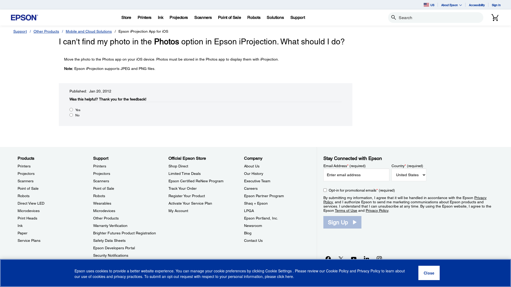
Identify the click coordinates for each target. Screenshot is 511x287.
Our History (253, 173)
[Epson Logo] (24, 17)
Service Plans (29, 240)
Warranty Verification (110, 225)
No (77, 115)
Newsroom (253, 225)
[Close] (429, 273)
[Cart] (495, 17)
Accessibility (477, 5)
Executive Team (257, 181)
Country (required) (407, 166)
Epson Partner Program (264, 196)
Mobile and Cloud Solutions (89, 31)
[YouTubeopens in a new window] (353, 258)
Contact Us (253, 240)
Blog (248, 233)
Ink (20, 225)
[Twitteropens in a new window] (341, 258)
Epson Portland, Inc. (261, 218)
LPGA (249, 211)
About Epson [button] (449, 5)
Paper (22, 233)
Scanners (26, 181)
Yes (77, 110)
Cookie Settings (279, 271)
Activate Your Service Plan (190, 203)
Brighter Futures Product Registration (124, 233)
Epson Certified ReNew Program (196, 181)
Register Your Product (186, 196)
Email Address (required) (344, 166)
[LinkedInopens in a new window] (366, 258)
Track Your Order (182, 188)
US (432, 5)
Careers (251, 188)
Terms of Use (346, 210)
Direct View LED (31, 203)
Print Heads (27, 218)
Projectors (26, 173)
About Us (251, 166)
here (289, 276)
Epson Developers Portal (114, 248)
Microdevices (29, 211)
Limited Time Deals (184, 173)
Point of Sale (28, 188)
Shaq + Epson (256, 203)
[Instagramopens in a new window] (379, 258)
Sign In (496, 5)
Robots (24, 196)
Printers (24, 166)
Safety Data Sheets (109, 240)
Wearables (102, 203)
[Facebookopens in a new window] (328, 258)
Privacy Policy (377, 210)
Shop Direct (178, 166)
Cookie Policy (337, 271)
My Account (178, 211)
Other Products (46, 31)
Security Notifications (110, 255)
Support (20, 31)
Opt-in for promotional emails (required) (362, 190)
